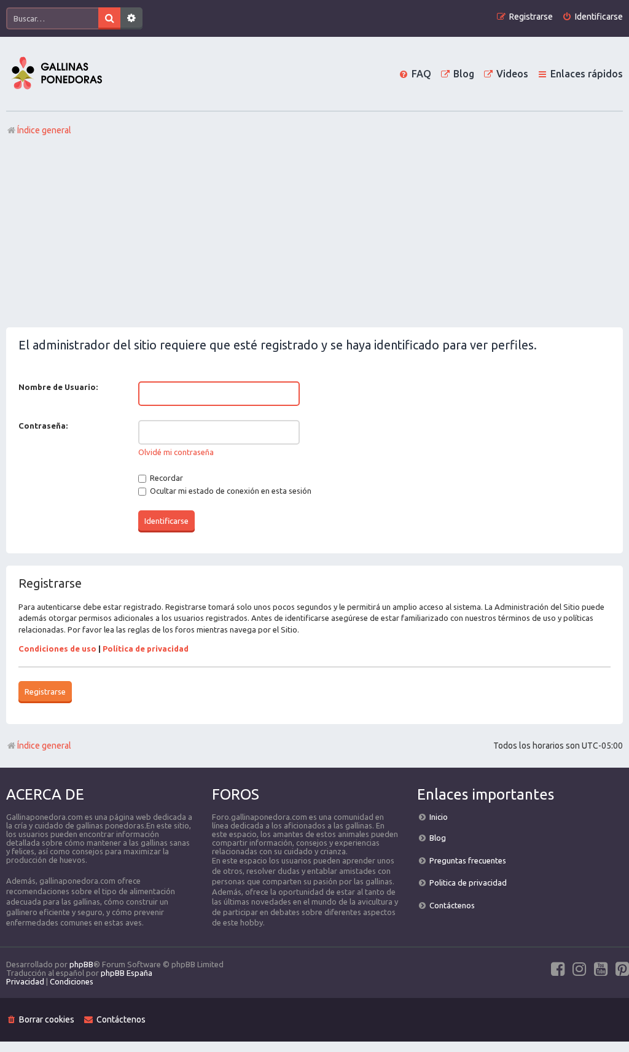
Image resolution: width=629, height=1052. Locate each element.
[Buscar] (109, 18)
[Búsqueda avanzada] (131, 18)
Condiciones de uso (57, 648)
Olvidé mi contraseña (176, 452)
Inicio (438, 816)
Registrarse (45, 691)
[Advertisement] (314, 235)
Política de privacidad (146, 648)
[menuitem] (592, 16)
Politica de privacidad (468, 882)
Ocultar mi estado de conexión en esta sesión (229, 490)
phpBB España (126, 972)
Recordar (165, 477)
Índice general (44, 745)
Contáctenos (452, 905)
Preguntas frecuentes (467, 860)
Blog (437, 837)
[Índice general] (56, 73)
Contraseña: (43, 425)
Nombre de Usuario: (58, 387)
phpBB (81, 964)
